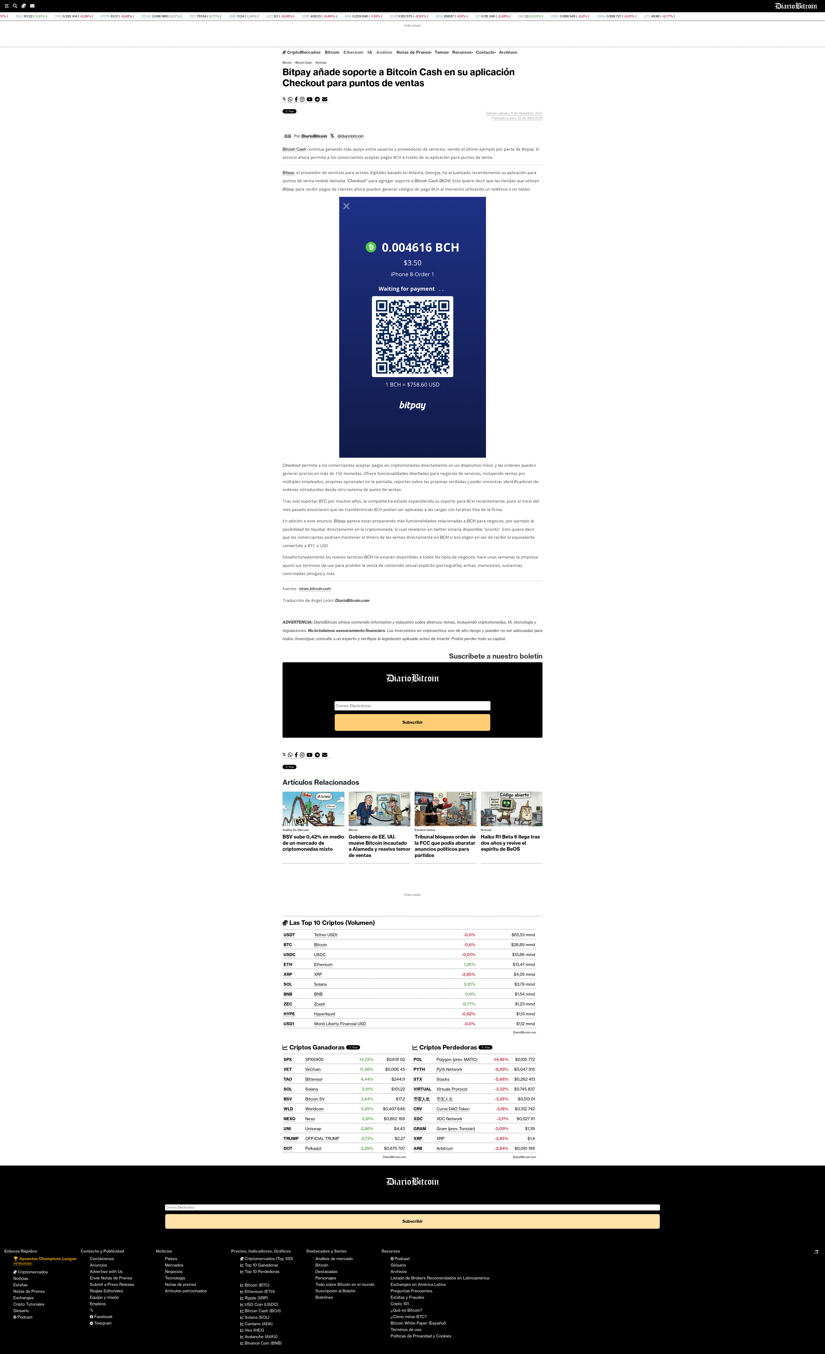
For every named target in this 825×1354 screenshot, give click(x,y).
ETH (288, 964)
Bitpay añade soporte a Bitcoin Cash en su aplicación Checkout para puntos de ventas (399, 77)
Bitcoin (332, 52)
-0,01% (530, 16)
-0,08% (187, 16)
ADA (249, 16)
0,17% (75, 16)
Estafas (20, 1284)
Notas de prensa (180, 1284)
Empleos (98, 1303)
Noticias (321, 62)
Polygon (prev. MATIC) (457, 1059)
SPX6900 (314, 1059)
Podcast (24, 1317)
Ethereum (353, 52)
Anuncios (98, 1265)
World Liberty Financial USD (340, 1023)
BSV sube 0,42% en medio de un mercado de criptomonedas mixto (313, 843)
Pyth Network (449, 1069)
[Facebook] (297, 99)
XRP (288, 974)
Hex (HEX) (254, 1330)
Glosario (21, 1310)
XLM (295, 16)
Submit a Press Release (112, 1284)
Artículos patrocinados (186, 1290)
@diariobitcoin (351, 136)
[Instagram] (303, 99)
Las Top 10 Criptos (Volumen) (331, 922)
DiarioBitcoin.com (524, 1032)
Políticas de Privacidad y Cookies (421, 1336)
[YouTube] (311, 99)
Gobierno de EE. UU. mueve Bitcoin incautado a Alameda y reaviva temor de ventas (379, 846)
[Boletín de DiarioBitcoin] (326, 99)
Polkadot (313, 1148)
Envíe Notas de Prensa (111, 1278)
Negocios (174, 1271)
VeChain (313, 1069)
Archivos (508, 52)
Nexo (310, 1118)
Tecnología (175, 1278)
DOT (288, 1148)
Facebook (103, 1316)
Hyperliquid (324, 1013)
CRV (418, 1108)
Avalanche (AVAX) (261, 1336)
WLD (288, 1108)
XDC (418, 1118)
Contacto (485, 52)
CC (379, 16)
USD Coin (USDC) (261, 1304)
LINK (133, 16)
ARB (418, 1148)
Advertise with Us (106, 1271)
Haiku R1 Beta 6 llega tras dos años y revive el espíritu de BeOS (510, 843)
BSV (288, 1099)
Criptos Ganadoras (316, 1047)
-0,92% (27, 16)
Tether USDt (326, 934)
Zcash (319, 1004)
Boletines (324, 1297)
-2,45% (403, 16)
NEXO (289, 1118)
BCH (341, 16)
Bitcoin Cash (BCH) (262, 1310)
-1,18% (276, 16)
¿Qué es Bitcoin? (406, 1310)
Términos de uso (406, 1329)
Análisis (384, 52)
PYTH (419, 1069)
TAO (288, 1079)
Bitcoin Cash (303, 62)
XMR (207, 16)
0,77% (115, 16)
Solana (320, 984)
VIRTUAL (422, 1089)
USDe (502, 16)
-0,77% (568, 16)
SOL (288, 984)
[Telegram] (318, 99)
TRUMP (291, 1138)
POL (418, 1059)
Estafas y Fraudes (407, 1297)
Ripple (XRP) (256, 1297)
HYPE (6, 16)
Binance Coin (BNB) (263, 1343)
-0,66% (230, 16)
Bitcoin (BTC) (256, 1285)
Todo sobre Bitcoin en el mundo (344, 1284)
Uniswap (313, 1128)
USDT (289, 934)
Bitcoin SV (315, 1099)
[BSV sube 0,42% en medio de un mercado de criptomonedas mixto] (313, 810)
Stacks (443, 1079)
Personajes (325, 1278)
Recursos (461, 52)
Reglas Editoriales (106, 1290)
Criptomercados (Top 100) (268, 1258)
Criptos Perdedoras (447, 1047)
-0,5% (362, 16)
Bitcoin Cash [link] (294, 149)
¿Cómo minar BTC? (409, 1316)
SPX (288, 1059)
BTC (288, 944)
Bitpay (288, 172)
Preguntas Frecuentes (411, 1290)
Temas (441, 52)
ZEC (94, 16)
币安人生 (422, 1099)
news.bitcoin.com (315, 588)
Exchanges (23, 1297)
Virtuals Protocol (452, 1089)
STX (418, 1079)
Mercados (174, 1265)
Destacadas (326, 1271)
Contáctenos (102, 1258)
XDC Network (449, 1118)
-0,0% (483, 16)
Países (171, 1258)
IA (370, 52)
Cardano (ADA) (258, 1323)
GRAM (420, 1128)
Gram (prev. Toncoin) (456, 1128)
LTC (548, 16)
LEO (170, 16)
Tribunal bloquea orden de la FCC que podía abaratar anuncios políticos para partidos (445, 846)
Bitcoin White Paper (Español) (418, 1323)
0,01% (437, 16)
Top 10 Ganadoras (261, 1265)
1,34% (152, 16)
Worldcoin (314, 1108)
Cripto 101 (400, 1303)
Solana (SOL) (256, 1317)
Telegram (102, 1323)
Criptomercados (32, 1271)
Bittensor (314, 1079)
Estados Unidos (425, 830)
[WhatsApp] (291, 99)
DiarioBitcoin (314, 136)
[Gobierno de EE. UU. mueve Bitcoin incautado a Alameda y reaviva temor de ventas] (380, 810)
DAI (422, 16)
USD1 (456, 16)
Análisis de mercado (296, 830)
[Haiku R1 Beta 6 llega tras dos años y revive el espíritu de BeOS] (512, 810)
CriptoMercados (303, 52)
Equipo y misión (104, 1297)
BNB (288, 994)
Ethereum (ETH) (259, 1291)
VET (288, 1069)
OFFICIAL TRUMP (322, 1138)
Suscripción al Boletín (335, 1290)
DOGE (47, 16)
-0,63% (321, 16)
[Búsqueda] (17, 6)
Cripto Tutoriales (28, 1304)
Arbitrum (445, 1148)
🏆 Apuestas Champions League (44, 1260)
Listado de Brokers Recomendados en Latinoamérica (440, 1278)
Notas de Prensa (413, 52)
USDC (289, 954)
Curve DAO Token (453, 1108)
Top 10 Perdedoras (262, 1271)
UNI (287, 1128)
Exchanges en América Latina (418, 1284)
